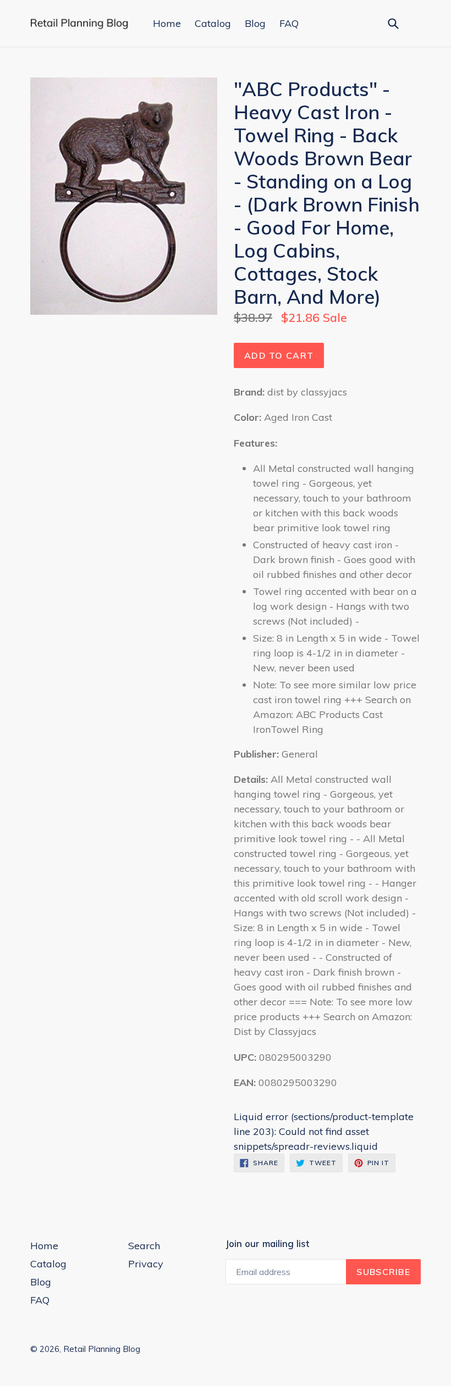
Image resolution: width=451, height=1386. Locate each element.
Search (144, 1245)
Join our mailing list (267, 1243)
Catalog (213, 23)
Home (167, 23)
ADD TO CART (279, 355)
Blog (255, 23)
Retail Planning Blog (101, 1349)
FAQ (289, 23)
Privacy (145, 1263)
